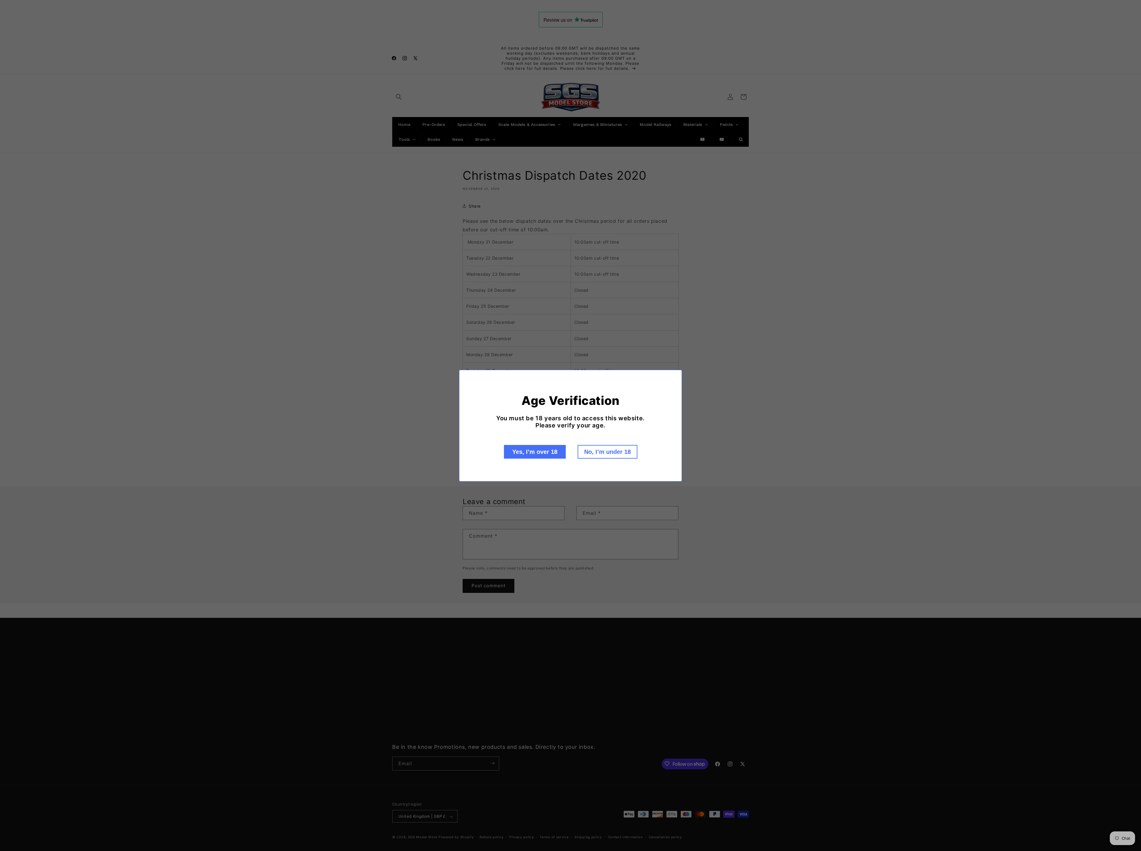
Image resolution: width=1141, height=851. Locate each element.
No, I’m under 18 (607, 452)
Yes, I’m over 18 (534, 452)
